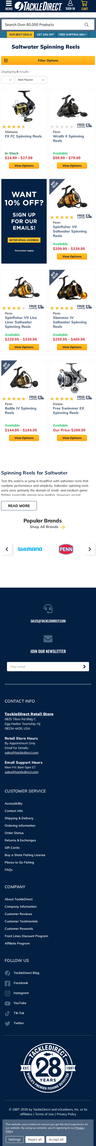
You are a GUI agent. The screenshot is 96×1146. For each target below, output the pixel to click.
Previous (6, 549)
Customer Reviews (18, 914)
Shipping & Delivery (19, 818)
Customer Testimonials (21, 921)
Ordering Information (20, 826)
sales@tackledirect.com (21, 753)
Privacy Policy (66, 1114)
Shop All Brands (44, 526)
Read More (19, 505)
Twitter (19, 1023)
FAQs (9, 870)
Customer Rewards (19, 929)
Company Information (21, 907)
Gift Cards (12, 848)
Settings (14, 1139)
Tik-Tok (19, 1013)
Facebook (21, 983)
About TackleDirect (19, 899)
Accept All (56, 1139)
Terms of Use (44, 1114)
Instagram (21, 993)
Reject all (35, 1139)
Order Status (14, 833)
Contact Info (14, 811)
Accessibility (14, 803)
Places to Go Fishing (19, 862)
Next (89, 549)
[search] (86, 25)
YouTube (20, 1003)
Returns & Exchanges (20, 840)
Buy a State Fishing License (25, 855)
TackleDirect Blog (26, 973)
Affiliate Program (17, 943)
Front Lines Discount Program (26, 936)
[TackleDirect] (38, 6)
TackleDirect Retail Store (29, 714)
